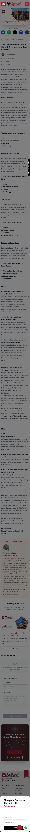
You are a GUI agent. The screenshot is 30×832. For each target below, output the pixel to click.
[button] (28, 797)
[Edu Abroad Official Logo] (11, 4)
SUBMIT (15, 827)
